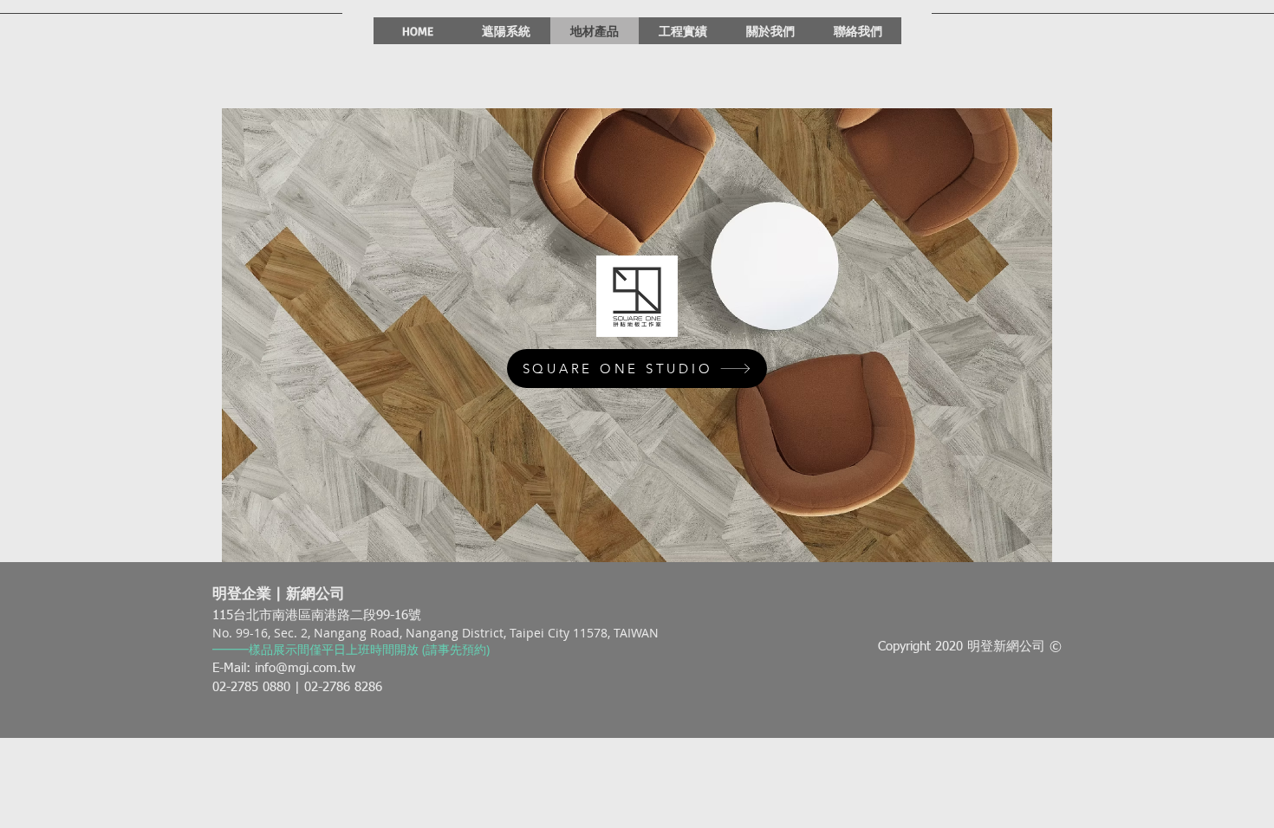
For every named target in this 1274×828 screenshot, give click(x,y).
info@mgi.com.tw (305, 668)
